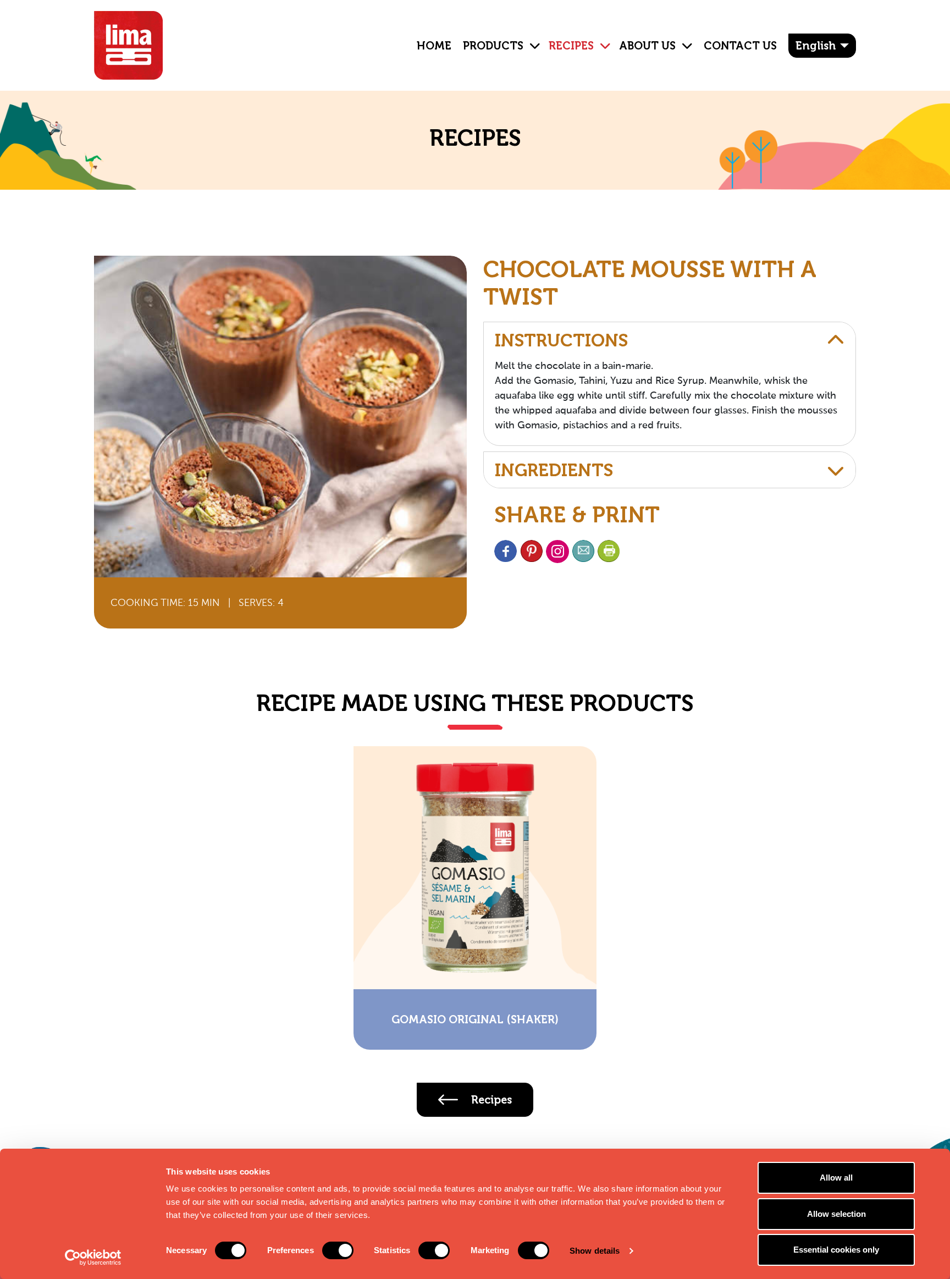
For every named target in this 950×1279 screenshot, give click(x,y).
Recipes (571, 45)
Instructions (561, 340)
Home (434, 45)
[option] (475, 898)
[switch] (338, 1250)
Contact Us (740, 45)
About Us (647, 45)
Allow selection (836, 1214)
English (816, 45)
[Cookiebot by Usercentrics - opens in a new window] (93, 1257)
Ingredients (554, 470)
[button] (530, 37)
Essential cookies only (836, 1249)
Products (493, 45)
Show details (595, 1250)
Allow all (836, 1177)
